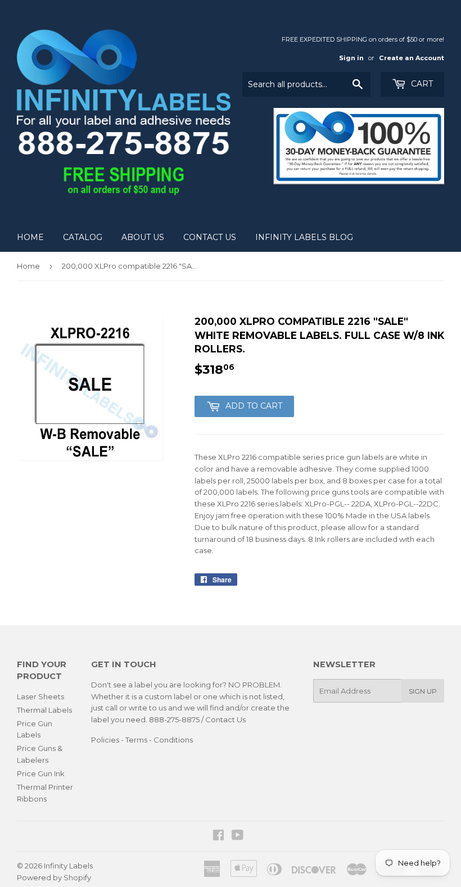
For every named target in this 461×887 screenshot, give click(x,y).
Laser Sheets (40, 696)
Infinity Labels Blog (304, 237)
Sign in (351, 58)
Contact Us (209, 237)
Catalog (82, 237)
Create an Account (411, 58)
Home (30, 237)
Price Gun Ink (41, 773)
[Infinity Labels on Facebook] (218, 836)
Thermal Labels (44, 709)
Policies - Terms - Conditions (142, 739)
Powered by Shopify (54, 877)
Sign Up (423, 691)
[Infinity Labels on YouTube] (237, 836)
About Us (142, 237)
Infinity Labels (68, 865)
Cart (421, 84)
